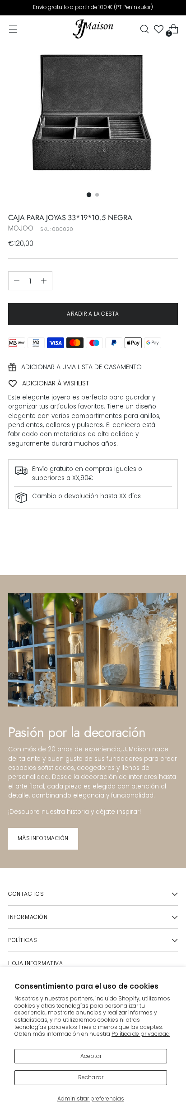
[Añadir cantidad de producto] (44, 281)
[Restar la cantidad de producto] (17, 281)
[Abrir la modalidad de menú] (13, 29)
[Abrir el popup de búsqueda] (144, 29)
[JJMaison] (93, 29)
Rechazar (90, 1077)
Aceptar (91, 1056)
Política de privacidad (141, 1034)
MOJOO (20, 228)
